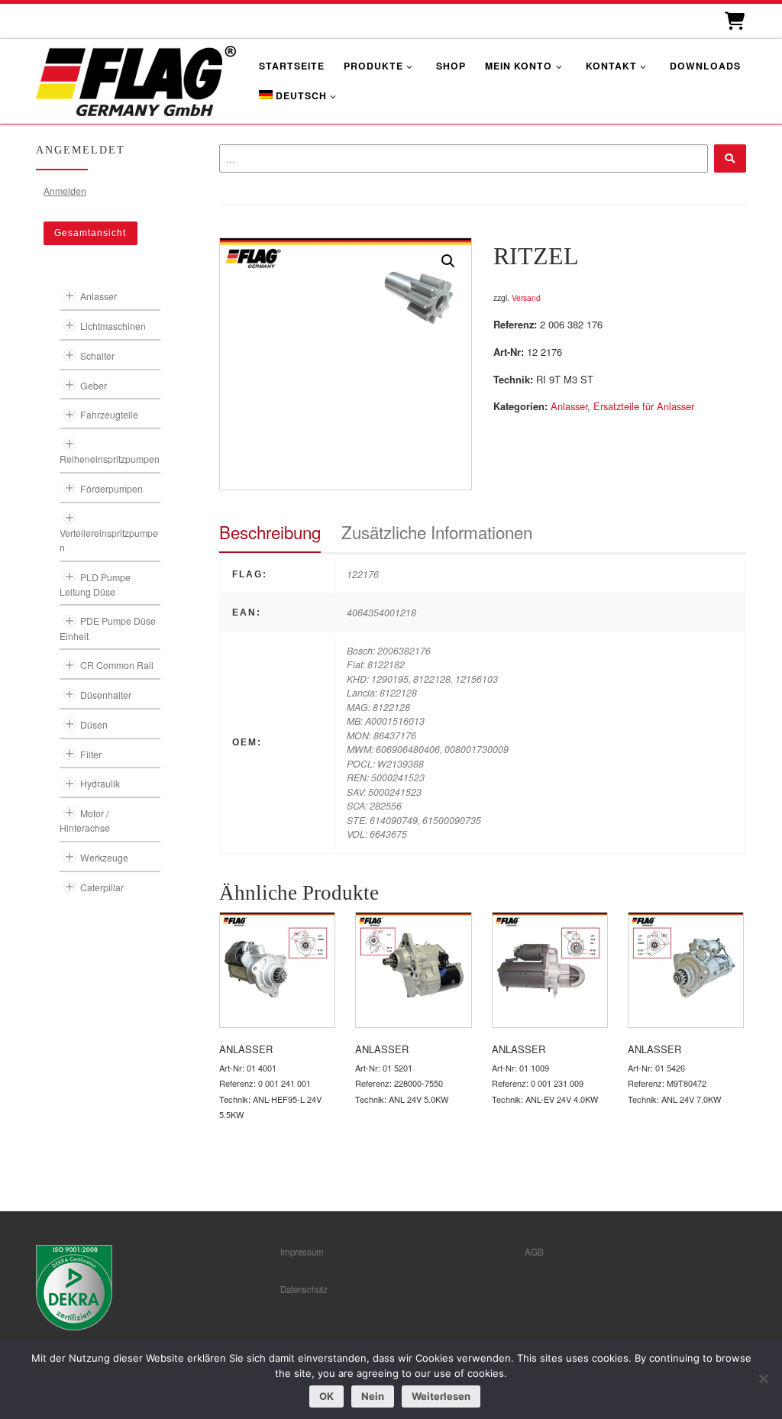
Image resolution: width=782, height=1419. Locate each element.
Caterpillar (102, 887)
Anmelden (65, 190)
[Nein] (763, 1378)
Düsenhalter (105, 694)
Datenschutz (304, 1289)
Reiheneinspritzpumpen (110, 458)
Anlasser (569, 406)
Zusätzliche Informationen (436, 531)
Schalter (97, 355)
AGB (534, 1252)
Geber (93, 385)
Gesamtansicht (90, 233)
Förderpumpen (111, 488)
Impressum (302, 1252)
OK (326, 1396)
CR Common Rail (116, 664)
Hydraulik (100, 783)
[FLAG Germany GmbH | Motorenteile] (136, 79)
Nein (372, 1396)
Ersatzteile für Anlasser (643, 406)
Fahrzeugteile (109, 414)
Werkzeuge (104, 857)
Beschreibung (270, 531)
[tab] (270, 532)
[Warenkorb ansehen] (733, 21)
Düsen (94, 724)
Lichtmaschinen (113, 325)
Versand (526, 297)
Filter (91, 754)
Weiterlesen (441, 1396)
